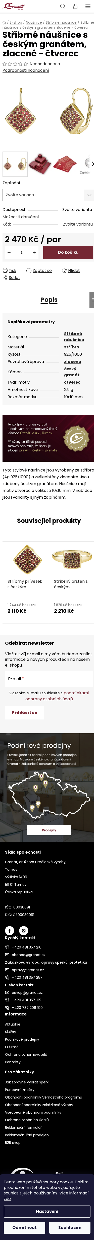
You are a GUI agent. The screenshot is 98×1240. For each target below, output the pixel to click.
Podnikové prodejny (22, 1039)
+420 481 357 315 (26, 1000)
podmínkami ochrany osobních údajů (57, 696)
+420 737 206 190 (27, 1007)
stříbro (71, 347)
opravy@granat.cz (28, 969)
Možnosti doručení (21, 217)
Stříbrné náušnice (74, 337)
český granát (72, 372)
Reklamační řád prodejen (27, 1135)
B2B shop (13, 1142)
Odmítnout (24, 1227)
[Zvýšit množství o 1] (34, 252)
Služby (10, 1031)
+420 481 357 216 (26, 947)
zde (7, 1198)
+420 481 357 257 (27, 977)
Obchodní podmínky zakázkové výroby (39, 1104)
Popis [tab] (49, 300)
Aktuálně (12, 1024)
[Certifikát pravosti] (49, 438)
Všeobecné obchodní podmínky (33, 1112)
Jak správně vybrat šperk (26, 1082)
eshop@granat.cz (27, 992)
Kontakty (13, 1062)
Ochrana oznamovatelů (26, 1054)
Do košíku (68, 252)
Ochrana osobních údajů (27, 1119)
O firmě (12, 1046)
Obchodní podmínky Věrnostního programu (43, 1097)
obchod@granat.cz (28, 954)
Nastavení (47, 1211)
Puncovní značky (19, 1089)
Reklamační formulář (23, 1127)
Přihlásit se (24, 712)
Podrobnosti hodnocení (26, 70)
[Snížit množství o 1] (9, 252)
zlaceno (72, 361)
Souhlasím (69, 1227)
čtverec (72, 382)
